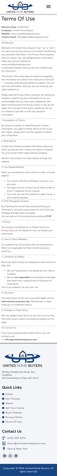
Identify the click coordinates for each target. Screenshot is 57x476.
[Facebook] (4, 455)
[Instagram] (10, 455)
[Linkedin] (15, 455)
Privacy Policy (8, 230)
